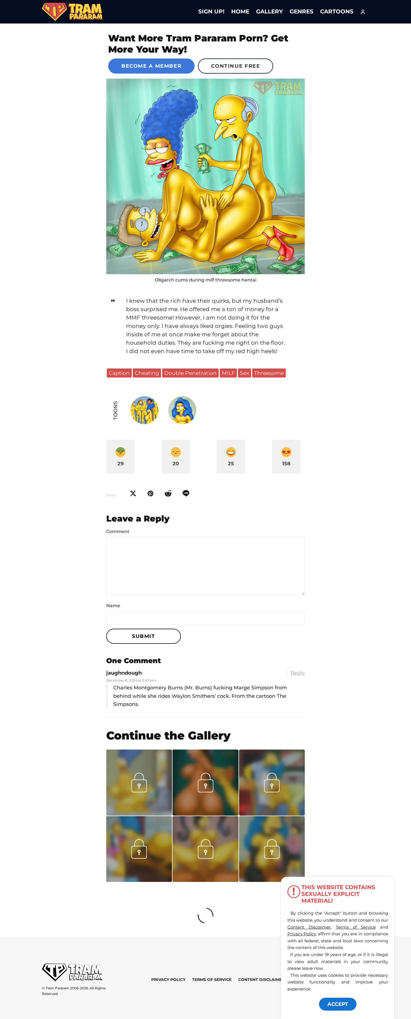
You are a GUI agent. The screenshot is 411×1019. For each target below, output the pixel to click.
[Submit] (168, 493)
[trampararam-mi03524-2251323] (139, 880)
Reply (297, 673)
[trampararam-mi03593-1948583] (205, 813)
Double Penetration (190, 373)
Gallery (269, 11)
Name (113, 605)
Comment (117, 531)
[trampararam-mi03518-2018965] (205, 880)
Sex (244, 373)
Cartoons (336, 11)
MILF (228, 373)
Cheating (147, 373)
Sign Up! (211, 11)
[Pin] (150, 493)
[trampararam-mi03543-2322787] (272, 813)
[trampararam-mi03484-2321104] (272, 880)
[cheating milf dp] (205, 176)
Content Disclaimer (261, 979)
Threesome (269, 373)
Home (240, 11)
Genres (301, 11)
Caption (119, 373)
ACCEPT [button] (337, 1004)
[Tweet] (133, 493)
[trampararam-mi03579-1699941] (139, 813)
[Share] (186, 493)
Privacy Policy (168, 979)
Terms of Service (212, 979)
